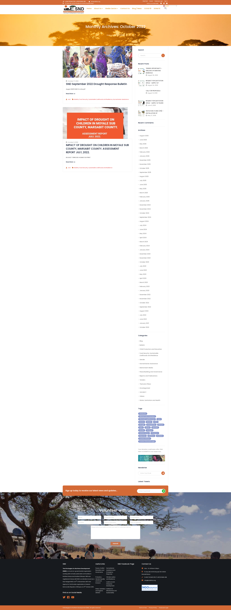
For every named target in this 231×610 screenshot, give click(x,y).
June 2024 (143, 229)
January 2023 (144, 290)
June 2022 (143, 319)
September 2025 (145, 172)
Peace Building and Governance (151, 372)
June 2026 (143, 140)
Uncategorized (145, 388)
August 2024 (144, 221)
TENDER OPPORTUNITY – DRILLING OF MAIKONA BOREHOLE (154, 70)
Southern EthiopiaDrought (147, 441)
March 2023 (144, 282)
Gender (142, 360)
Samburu (151, 436)
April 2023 (143, 278)
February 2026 (145, 152)
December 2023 (145, 254)
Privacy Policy (153, 608)
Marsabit (155, 427)
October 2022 (144, 303)
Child (155, 422)
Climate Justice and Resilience (110, 578)
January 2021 (144, 323)
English (167, 6)
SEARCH (163, 55)
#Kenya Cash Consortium (147, 416)
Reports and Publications (148, 376)
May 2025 (143, 189)
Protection (155, 433)
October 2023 (144, 262)
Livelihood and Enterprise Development (110, 584)
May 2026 (143, 144)
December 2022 (145, 295)
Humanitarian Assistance (121, 99)
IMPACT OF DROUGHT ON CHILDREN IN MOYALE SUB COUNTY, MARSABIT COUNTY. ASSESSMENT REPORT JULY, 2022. (97, 148)
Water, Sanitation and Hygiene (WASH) (100, 591)
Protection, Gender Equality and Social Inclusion (100, 580)
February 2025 (145, 197)
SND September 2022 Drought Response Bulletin (96, 84)
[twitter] (64, 597)
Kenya (147, 427)
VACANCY (143, 392)
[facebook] (68, 597)
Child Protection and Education (151, 349)
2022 (114, 35)
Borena (142, 422)
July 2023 (143, 266)
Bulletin (76, 99)
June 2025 (143, 185)
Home (109, 35)
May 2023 (143, 274)
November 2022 (145, 299)
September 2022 (145, 307)
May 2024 (143, 233)
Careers (151, 1)
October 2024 (144, 213)
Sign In (166, 1)
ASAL (159, 419)
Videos (142, 396)
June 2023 (143, 270)
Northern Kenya (144, 433)
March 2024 (144, 242)
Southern (160, 436)
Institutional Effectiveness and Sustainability (111, 591)
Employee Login (159, 1)
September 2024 (145, 217)
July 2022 (143, 315)
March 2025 (144, 193)
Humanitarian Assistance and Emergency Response (110, 571)
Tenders (142, 380)
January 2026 (144, 156)
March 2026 (144, 148)
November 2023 (145, 258)
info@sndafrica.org (95, 1)
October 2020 (144, 327)
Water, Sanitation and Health (150, 400)
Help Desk (145, 1)
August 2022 (144, 311)
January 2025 (144, 201)
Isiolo (141, 427)
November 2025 (145, 164)
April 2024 (143, 238)
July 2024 (143, 225)
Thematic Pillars (145, 384)
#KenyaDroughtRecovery (147, 419)
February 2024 (145, 246)
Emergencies (151, 425)
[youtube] (72, 597)
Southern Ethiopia (145, 438)
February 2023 (145, 286)
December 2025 (145, 160)
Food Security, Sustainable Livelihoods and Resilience (95, 99)
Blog (141, 341)
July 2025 (143, 180)
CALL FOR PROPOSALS (153, 91)
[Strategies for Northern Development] (73, 9)
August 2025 (144, 176)
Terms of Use (143, 608)
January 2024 (144, 250)
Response (142, 436)
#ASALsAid (143, 413)
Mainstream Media (146, 368)
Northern (149, 430)
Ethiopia (160, 425)
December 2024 (145, 205)
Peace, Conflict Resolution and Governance (99, 570)
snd (69, 99)
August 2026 (144, 136)
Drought (142, 425)
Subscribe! (163, 473)
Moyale (142, 430)
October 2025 (144, 168)
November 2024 (145, 209)
